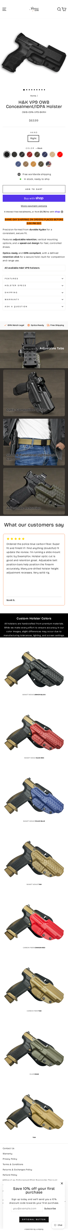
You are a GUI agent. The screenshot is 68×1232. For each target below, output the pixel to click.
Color (34, 148)
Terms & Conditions (13, 1164)
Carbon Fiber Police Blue (18, 164)
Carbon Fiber (14, 154)
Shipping (11, 292)
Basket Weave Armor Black (22, 154)
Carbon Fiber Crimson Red (60, 154)
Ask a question (16, 306)
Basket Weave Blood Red (29, 154)
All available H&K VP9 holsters (22, 267)
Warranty (12, 299)
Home (33, 95)
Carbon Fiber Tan (26, 164)
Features (11, 278)
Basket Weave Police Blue (45, 154)
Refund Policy (10, 1175)
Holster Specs (16, 285)
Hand (34, 132)
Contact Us (8, 1148)
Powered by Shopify (34, 1229)
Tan (33, 164)
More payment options (34, 205)
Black (7, 154)
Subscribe (50, 1208)
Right (33, 138)
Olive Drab (41, 164)
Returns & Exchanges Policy (17, 1169)
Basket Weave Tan (52, 154)
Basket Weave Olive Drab (37, 154)
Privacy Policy (10, 1159)
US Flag (48, 164)
